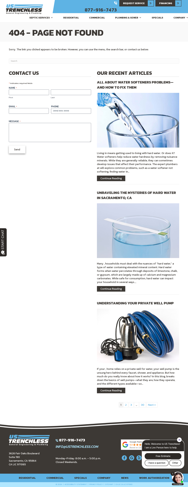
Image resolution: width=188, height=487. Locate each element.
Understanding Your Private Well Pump (135, 303)
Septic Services (39, 17)
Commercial (97, 17)
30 (142, 405)
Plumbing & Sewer (126, 17)
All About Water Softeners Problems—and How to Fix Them (135, 84)
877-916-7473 (101, 9)
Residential (71, 17)
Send (17, 149)
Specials (157, 17)
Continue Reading (112, 178)
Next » (152, 405)
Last (53, 97)
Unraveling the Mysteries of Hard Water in (136, 195)
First (11, 97)
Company (103, 478)
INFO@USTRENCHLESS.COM (77, 446)
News (125, 478)
